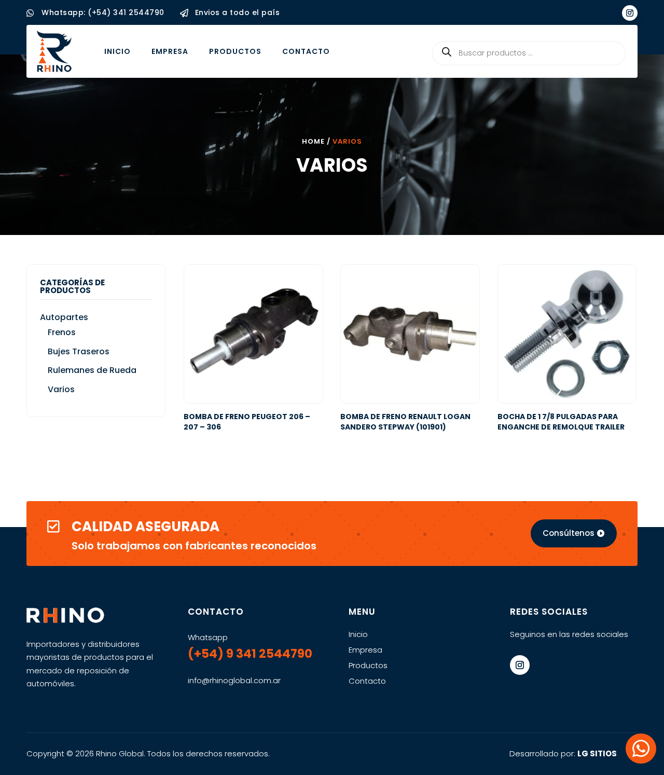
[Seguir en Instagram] (630, 13)
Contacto (306, 51)
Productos (235, 51)
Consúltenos (568, 533)
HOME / (317, 141)
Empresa (169, 51)
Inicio (117, 51)
